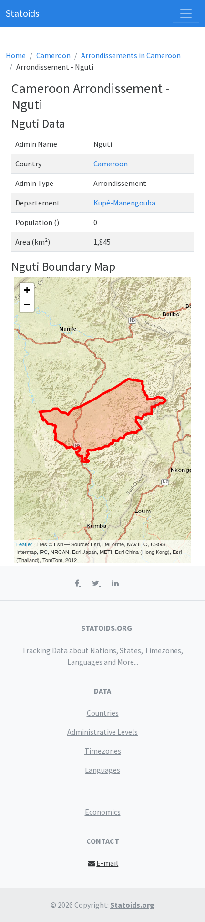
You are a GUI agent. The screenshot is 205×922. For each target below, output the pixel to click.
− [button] (27, 304)
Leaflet (24, 544)
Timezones (102, 751)
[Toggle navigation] (186, 13)
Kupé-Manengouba (124, 202)
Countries (103, 712)
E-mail (107, 863)
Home (16, 55)
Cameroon (53, 55)
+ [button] (27, 290)
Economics (103, 812)
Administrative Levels (102, 732)
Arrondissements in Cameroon (131, 55)
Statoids (22, 13)
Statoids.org (132, 905)
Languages (102, 770)
